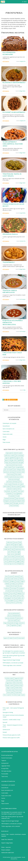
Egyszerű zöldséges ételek (11, 460)
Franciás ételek (10, 680)
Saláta (22, 561)
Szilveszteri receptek (11, 488)
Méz (12, 586)
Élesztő (8, 602)
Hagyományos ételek (10, 683)
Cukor (21, 576)
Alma (6, 576)
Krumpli (12, 583)
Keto (19, 620)
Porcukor (8, 590)
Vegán (19, 625)
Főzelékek (21, 547)
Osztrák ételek (18, 692)
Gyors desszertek (10, 465)
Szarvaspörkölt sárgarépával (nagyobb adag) (13, 144)
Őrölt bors (13, 602)
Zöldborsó (20, 600)
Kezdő (15, 638)
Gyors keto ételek (12, 620)
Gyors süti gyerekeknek (18, 467)
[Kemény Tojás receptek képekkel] (3, 1)
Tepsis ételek (20, 491)
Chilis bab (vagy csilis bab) (12, 353)
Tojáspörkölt (9, 262)
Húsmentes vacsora (8, 559)
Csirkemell (16, 576)
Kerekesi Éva (22, 241)
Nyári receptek (7, 486)
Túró (12, 598)
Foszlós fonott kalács (6, 758)
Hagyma (22, 581)
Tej (10, 595)
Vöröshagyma (11, 600)
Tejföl (13, 595)
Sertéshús (6, 593)
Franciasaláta (4, 774)
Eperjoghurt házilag (8, 712)
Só (23, 593)
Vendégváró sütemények (9, 500)
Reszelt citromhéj (15, 590)
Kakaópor (7, 583)
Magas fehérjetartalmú (9, 623)
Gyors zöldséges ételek (19, 469)
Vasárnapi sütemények (9, 498)
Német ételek (19, 690)
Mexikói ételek (18, 687)
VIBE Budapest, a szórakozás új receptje (13, 662)
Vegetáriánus (14, 625)
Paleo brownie (6, 442)
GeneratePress (14, 858)
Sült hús (19, 488)
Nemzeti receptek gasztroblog (14, 703)
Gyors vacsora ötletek (9, 556)
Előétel (15, 547)
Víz (5, 600)
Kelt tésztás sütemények (12, 481)
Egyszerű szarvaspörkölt (14, 112)
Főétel (12, 549)
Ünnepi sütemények (14, 505)
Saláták (22, 486)
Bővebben (6, 61)
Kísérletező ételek (18, 685)
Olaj (15, 586)
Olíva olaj (19, 586)
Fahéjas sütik (8, 462)
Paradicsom (7, 588)
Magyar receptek (10, 687)
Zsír (16, 600)
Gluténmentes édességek (17, 462)
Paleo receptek (7, 695)
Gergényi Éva (22, 61)
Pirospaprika (21, 588)
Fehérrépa (6, 581)
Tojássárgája (7, 598)
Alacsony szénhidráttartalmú (14, 615)
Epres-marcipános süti (8, 429)
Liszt (17, 583)
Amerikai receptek (9, 678)
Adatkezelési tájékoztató (7, 852)
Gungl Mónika (22, 213)
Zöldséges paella (10, 234)
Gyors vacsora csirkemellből (14, 554)
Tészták (17, 496)
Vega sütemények (20, 498)
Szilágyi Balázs (22, 91)
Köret (20, 481)
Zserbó (4, 437)
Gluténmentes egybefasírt (9, 53)
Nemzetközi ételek (10, 690)
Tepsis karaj (4, 776)
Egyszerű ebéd (10, 544)
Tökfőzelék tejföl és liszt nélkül (12, 175)
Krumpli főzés (4, 768)
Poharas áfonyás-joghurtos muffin (11, 735)
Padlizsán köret (11, 561)
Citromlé (11, 576)
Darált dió (7, 578)
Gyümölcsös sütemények (9, 472)
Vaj (15, 598)
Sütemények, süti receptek (9, 423)
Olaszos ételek (10, 692)
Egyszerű (6, 638)
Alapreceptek (9, 453)
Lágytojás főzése (5, 766)
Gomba (17, 581)
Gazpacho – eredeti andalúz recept (11, 719)
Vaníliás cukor (21, 598)
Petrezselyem (14, 588)
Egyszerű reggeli (18, 544)
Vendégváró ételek (20, 500)
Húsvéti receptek (9, 477)
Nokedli (5, 732)
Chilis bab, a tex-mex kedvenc (12, 382)
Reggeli (18, 561)
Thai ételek (13, 695)
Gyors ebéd (10, 551)
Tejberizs (3, 760)
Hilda (24, 390)
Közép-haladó (21, 638)
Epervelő (5, 722)
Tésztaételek (11, 496)
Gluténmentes (19, 618)
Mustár (8, 586)
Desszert (16, 542)
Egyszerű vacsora (9, 547)
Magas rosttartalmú (19, 623)
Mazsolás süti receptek (18, 484)
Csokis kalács (6, 431)
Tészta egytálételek (17, 493)
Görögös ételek (18, 680)
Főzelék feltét (7, 549)
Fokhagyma (12, 581)
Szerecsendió (13, 593)
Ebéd (20, 542)
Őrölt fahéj (19, 602)
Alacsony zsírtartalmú (10, 618)
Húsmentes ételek (20, 472)
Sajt (21, 590)
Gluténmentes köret (19, 549)
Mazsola (21, 583)
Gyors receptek (8, 467)
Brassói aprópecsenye (7, 755)
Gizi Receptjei (22, 299)
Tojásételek (9, 493)
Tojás (22, 595)
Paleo (8, 625)
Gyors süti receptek (8, 469)
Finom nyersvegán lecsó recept (13, 205)
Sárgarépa (19, 593)
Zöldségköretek (20, 563)
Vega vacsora (12, 563)
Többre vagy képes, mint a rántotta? (12, 665)
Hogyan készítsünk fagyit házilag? (11, 660)
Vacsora (6, 563)
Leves (5, 561)
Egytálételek (20, 460)
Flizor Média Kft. (9, 839)
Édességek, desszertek (18, 503)
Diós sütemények (19, 455)
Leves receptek (8, 484)
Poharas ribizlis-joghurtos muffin (11, 737)
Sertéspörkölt (4, 763)
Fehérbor (21, 578)
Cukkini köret (9, 542)
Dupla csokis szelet (7, 434)
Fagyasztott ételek (19, 678)
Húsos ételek (18, 474)
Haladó (11, 638)
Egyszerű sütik (19, 457)
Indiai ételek (19, 683)
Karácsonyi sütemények (14, 479)
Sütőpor (6, 595)
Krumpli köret (17, 559)
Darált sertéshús (14, 578)
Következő (13, 399)
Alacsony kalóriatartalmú (14, 613)
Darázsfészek (6, 426)
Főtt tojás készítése (6, 771)
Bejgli (4, 439)
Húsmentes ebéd (19, 556)
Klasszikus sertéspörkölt (14, 82)
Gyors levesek (18, 465)
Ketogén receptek (9, 685)
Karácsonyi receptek (18, 477)
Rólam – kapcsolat (6, 847)
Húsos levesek (10, 474)
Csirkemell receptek (17, 453)
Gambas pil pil (6, 729)
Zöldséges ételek (8, 503)
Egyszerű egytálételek (10, 457)
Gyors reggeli (17, 551)
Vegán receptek (21, 695)
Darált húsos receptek (9, 455)
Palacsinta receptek (15, 486)
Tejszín (17, 595)
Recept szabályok (5, 850)
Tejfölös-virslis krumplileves (10, 291)
